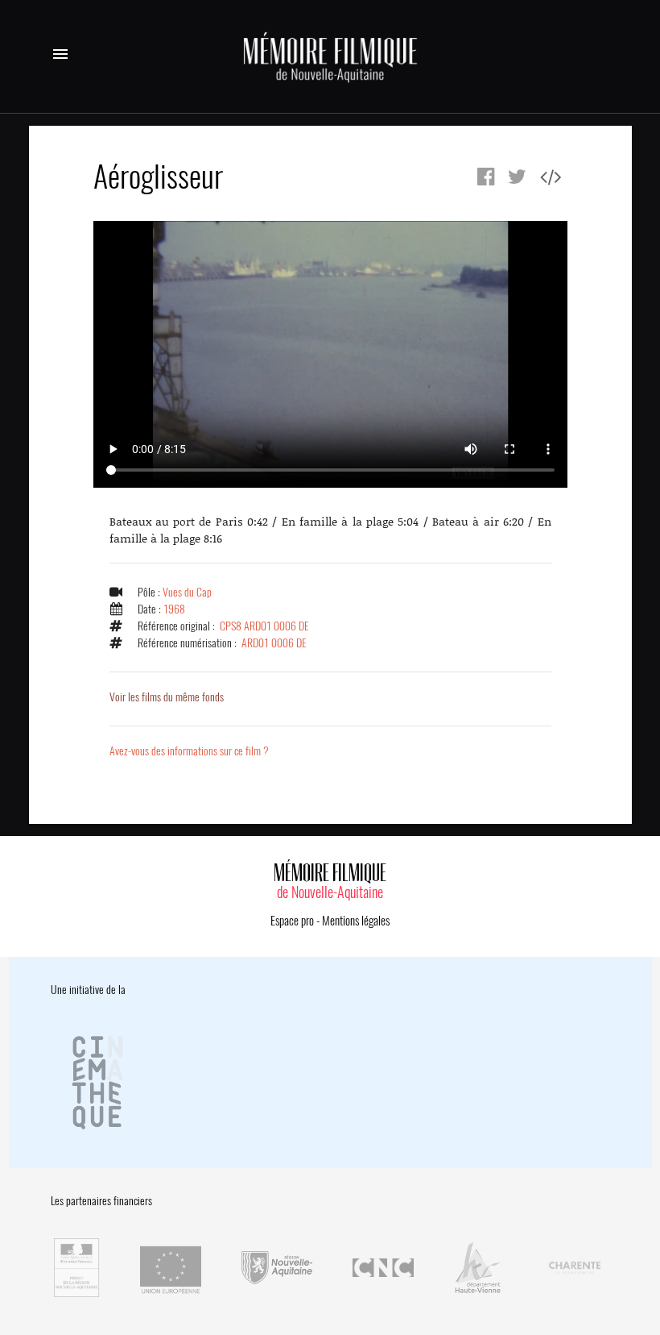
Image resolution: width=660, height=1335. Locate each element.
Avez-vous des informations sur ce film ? (189, 751)
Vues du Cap (187, 592)
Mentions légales (356, 921)
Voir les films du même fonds (166, 697)
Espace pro (292, 921)
